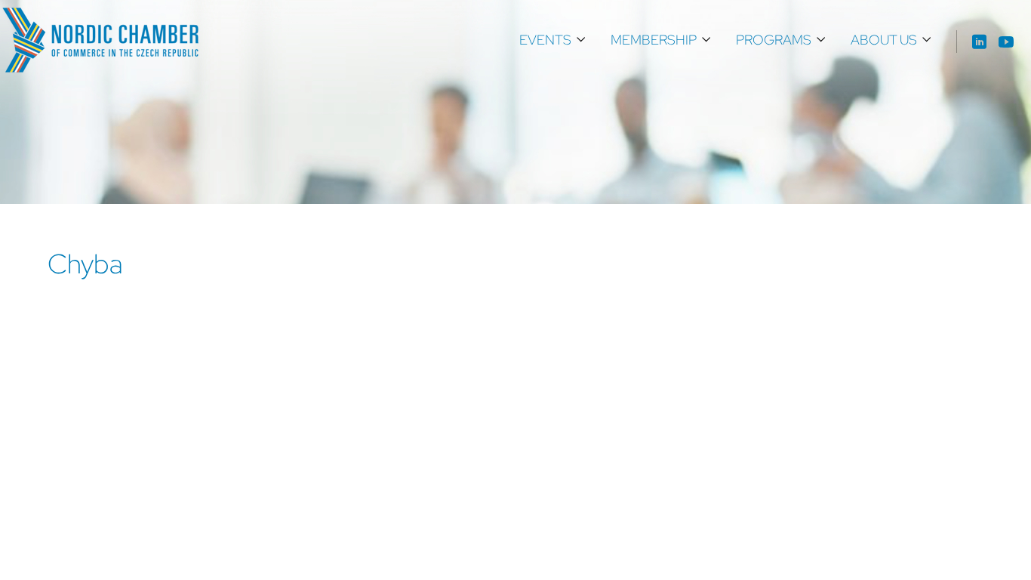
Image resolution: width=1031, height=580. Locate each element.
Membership (654, 39)
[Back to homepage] (100, 40)
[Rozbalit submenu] (581, 40)
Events (545, 39)
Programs (773, 39)
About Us (884, 39)
